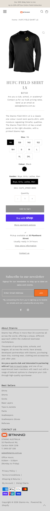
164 (13, 149)
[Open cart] (46, 11)
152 (38, 142)
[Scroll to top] (44, 505)
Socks (4, 399)
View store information (25, 246)
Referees (6, 423)
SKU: (16, 188)
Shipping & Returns (11, 479)
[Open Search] (42, 11)
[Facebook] (21, 310)
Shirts (4, 391)
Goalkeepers (7, 415)
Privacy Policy (8, 471)
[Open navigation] (6, 11)
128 (19, 142)
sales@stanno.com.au (25, 106)
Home (14, 20)
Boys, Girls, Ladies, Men (24, 182)
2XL (28, 156)
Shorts (5, 395)
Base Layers (7, 403)
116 (10, 142)
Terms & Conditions (11, 475)
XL (19, 156)
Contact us (12, 100)
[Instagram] (28, 310)
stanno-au (24, 502)
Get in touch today (19, 366)
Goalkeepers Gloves (11, 419)
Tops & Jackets (9, 407)
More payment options (25, 225)
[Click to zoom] (43, 33)
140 (29, 142)
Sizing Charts (22, 483)
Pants (4, 411)
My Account (7, 483)
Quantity (25, 193)
